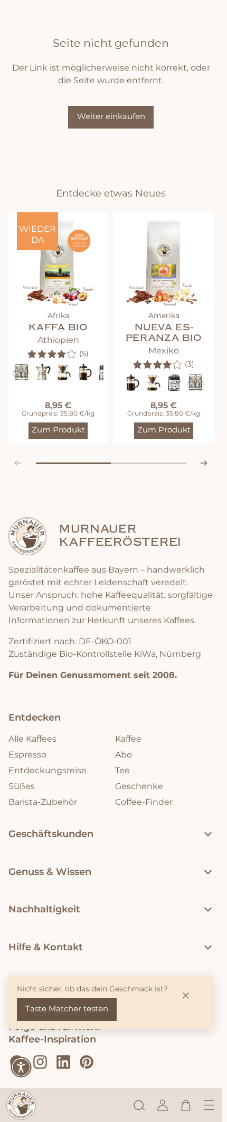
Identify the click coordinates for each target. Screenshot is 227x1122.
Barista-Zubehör (42, 802)
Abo (123, 755)
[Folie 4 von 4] (167, 463)
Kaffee (128, 739)
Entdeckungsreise (47, 770)
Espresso (27, 755)
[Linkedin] (63, 1062)
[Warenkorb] (185, 1105)
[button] (21, 1067)
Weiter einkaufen (111, 116)
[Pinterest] (86, 1062)
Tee (122, 770)
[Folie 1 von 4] (54, 463)
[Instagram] (40, 1062)
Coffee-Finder (144, 802)
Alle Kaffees (32, 739)
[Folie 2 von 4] (92, 463)
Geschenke (139, 786)
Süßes (21, 786)
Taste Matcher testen (66, 1009)
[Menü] (209, 1105)
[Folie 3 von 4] (129, 463)
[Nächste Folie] (203, 463)
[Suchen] (139, 1105)
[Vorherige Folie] (17, 463)
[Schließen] (185, 995)
